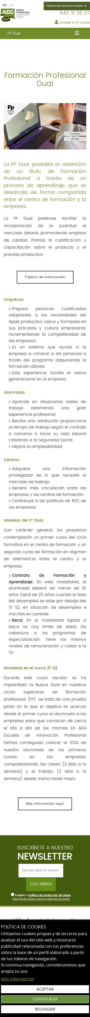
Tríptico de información (45, 277)
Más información (17, 979)
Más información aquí (45, 803)
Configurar (45, 999)
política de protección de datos (50, 895)
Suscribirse (41, 884)
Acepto (20, 895)
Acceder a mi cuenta (74, 22)
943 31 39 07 (75, 13)
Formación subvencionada (67, 6)
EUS (11, 5)
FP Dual (14, 33)
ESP (4, 5)
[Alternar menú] (76, 33)
